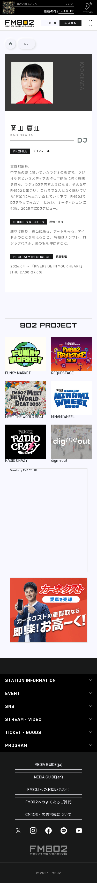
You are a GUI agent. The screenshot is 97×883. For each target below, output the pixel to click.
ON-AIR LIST (66, 11)
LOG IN (50, 23)
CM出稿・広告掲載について (48, 814)
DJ (26, 44)
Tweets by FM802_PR (23, 470)
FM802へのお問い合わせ (48, 790)
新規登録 (70, 23)
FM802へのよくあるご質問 (48, 802)
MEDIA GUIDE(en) (48, 777)
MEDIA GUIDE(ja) (48, 765)
